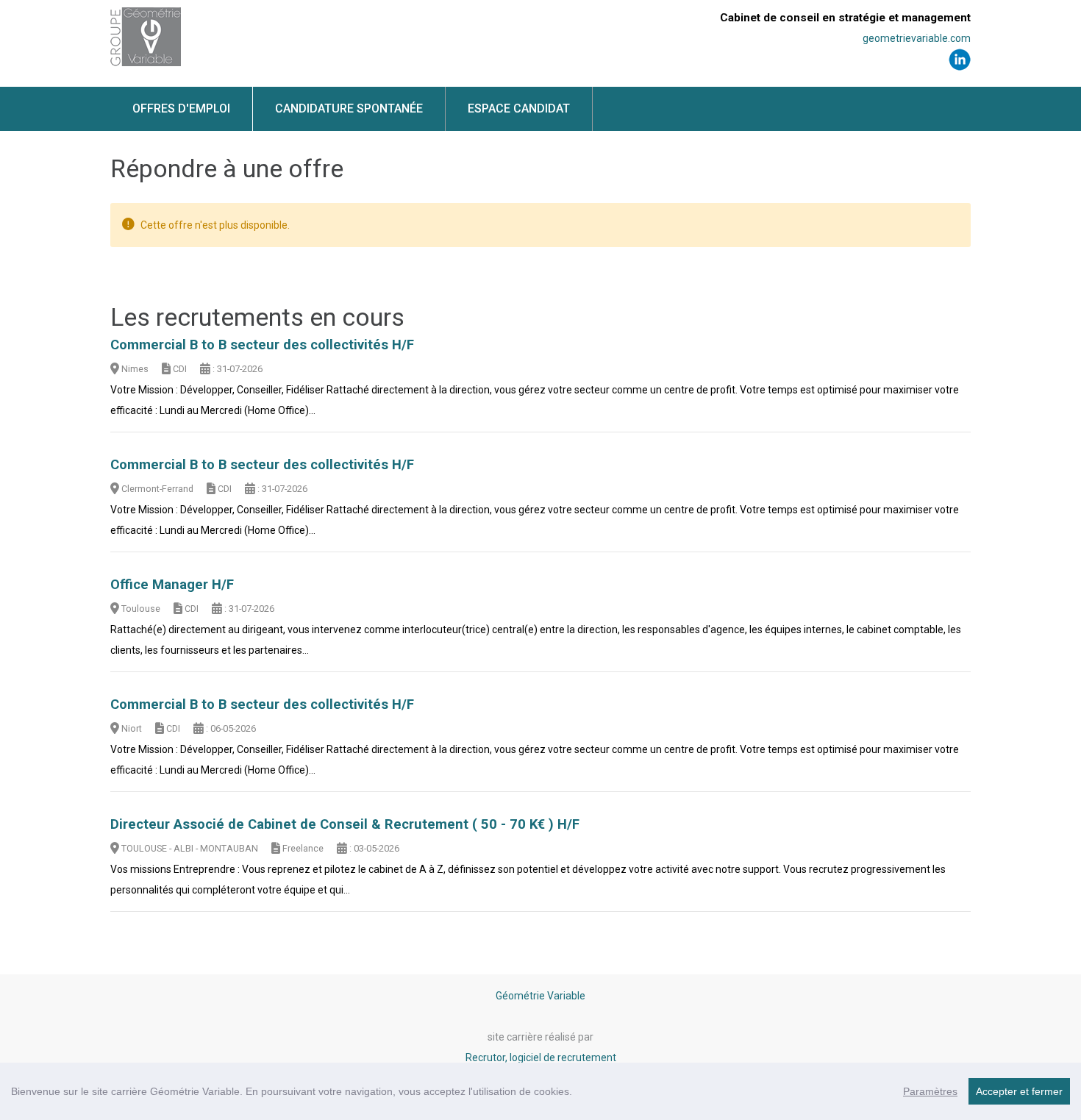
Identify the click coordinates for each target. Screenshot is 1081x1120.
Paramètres (930, 1091)
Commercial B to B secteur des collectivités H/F (262, 345)
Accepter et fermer (1019, 1091)
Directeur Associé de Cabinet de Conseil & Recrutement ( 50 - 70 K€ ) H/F (344, 824)
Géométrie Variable (540, 996)
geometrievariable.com (917, 38)
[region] (540, 1091)
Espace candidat (519, 108)
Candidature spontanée (349, 108)
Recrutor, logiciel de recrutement (540, 1057)
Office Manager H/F (172, 585)
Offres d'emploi (181, 108)
